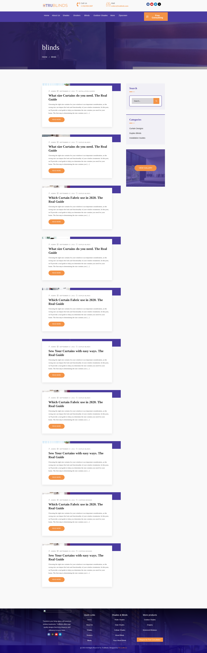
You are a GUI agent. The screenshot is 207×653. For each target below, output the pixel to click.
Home (46, 15)
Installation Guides (87, 91)
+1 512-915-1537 (87, 6)
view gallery (145, 168)
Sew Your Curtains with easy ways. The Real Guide (76, 353)
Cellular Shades (119, 630)
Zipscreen (123, 15)
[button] (66, 15)
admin (53, 91)
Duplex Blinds (84, 142)
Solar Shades (119, 625)
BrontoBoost (122, 648)
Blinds (87, 15)
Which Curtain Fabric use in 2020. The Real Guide (76, 199)
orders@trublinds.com (119, 6)
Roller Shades (120, 620)
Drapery (150, 625)
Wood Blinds (119, 635)
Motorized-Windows (150, 630)
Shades (66, 15)
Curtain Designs (85, 500)
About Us (56, 15)
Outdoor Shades (100, 15)
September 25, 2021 (67, 500)
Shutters (76, 15)
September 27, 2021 (67, 91)
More (112, 15)
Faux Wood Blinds (119, 640)
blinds (53, 57)
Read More (56, 119)
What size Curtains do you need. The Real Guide (78, 97)
